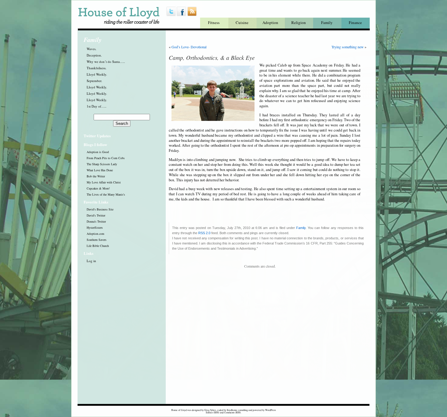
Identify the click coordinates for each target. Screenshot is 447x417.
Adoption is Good (98, 152)
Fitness (214, 22)
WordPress (270, 410)
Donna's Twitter (96, 221)
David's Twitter (96, 215)
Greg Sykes (210, 410)
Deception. (94, 55)
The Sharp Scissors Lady (102, 164)
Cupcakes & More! (98, 188)
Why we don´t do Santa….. (106, 61)
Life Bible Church (98, 246)
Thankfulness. (96, 68)
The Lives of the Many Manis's (106, 194)
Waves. (91, 48)
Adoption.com (95, 233)
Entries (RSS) (212, 412)
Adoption (270, 22)
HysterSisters (95, 227)
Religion (298, 22)
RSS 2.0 (204, 233)
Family (327, 22)
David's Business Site (100, 209)
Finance (355, 22)
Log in (91, 260)
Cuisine (242, 22)
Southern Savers (96, 240)
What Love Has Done (100, 170)
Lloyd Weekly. (97, 74)
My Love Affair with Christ (104, 182)
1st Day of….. (96, 106)
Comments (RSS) (232, 412)
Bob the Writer (96, 176)
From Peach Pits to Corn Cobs (106, 158)
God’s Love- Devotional (189, 46)
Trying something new (347, 46)
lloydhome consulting (237, 410)
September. (94, 80)
